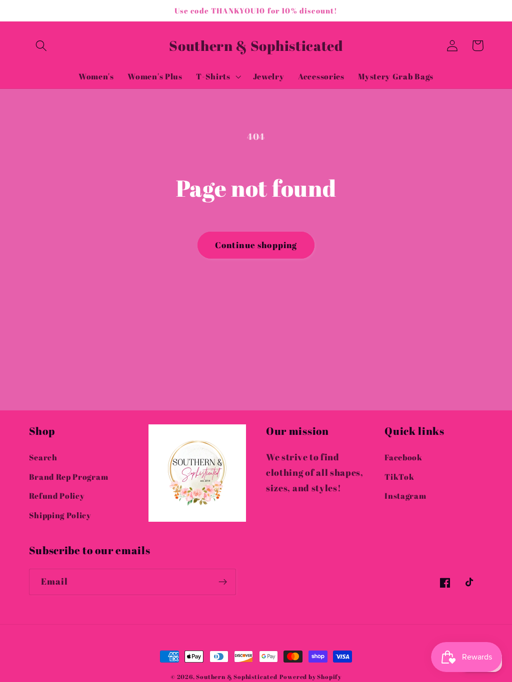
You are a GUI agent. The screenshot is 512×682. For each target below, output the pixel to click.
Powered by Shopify (311, 677)
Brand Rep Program (68, 476)
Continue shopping (256, 245)
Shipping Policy (60, 515)
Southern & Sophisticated (236, 677)
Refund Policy (57, 495)
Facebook (403, 457)
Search (43, 457)
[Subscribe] (223, 582)
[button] (41, 45)
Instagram (405, 495)
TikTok (399, 476)
